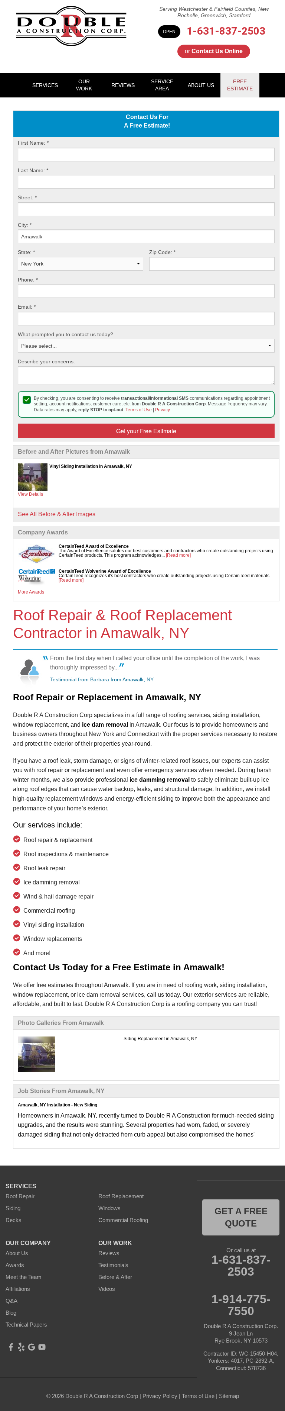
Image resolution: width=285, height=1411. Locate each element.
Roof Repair (20, 1196)
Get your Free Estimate (146, 431)
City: (25, 225)
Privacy (162, 409)
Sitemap (229, 1396)
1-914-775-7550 (241, 1305)
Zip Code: (162, 252)
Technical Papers (26, 1324)
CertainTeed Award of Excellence (94, 546)
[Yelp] (21, 1347)
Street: (27, 197)
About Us (17, 1253)
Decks (14, 1220)
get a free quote (241, 1217)
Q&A (11, 1301)
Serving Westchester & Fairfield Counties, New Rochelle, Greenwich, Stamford (214, 12)
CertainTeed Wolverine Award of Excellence (105, 571)
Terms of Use (138, 409)
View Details (30, 494)
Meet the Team (24, 1277)
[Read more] (178, 555)
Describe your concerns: (46, 361)
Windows (109, 1208)
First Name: (33, 143)
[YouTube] (41, 1347)
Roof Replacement (121, 1196)
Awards (15, 1265)
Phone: (28, 280)
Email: (27, 307)
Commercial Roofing (123, 1220)
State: (26, 252)
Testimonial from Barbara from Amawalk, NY (102, 679)
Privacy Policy (159, 1396)
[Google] (31, 1347)
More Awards (31, 592)
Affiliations (18, 1289)
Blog (11, 1312)
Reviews (108, 1253)
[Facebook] (10, 1347)
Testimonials (113, 1265)
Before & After (115, 1277)
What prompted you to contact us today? (65, 334)
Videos (106, 1289)
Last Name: (33, 170)
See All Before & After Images (56, 514)
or (214, 51)
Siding (13, 1208)
